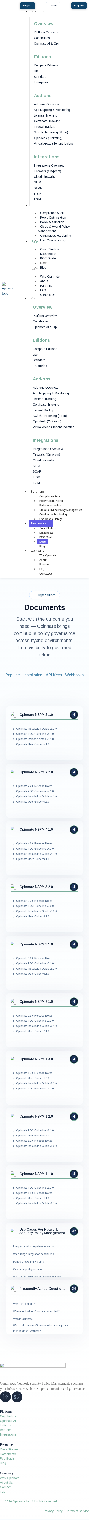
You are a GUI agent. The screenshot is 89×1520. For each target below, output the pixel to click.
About (42, 560)
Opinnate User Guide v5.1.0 (32, 744)
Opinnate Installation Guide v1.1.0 (36, 1203)
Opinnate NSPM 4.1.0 (36, 829)
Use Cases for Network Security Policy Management (42, 1231)
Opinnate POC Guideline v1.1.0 (35, 1187)
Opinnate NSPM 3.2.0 (36, 887)
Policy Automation (50, 505)
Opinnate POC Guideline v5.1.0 (35, 733)
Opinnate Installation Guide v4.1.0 (36, 853)
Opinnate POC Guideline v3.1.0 (35, 963)
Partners (44, 564)
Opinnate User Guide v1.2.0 (32, 1135)
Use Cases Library (50, 519)
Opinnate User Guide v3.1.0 (32, 973)
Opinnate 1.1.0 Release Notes (34, 1193)
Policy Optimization (51, 500)
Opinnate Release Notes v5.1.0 (35, 739)
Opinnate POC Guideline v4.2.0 (35, 791)
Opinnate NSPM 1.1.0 (36, 1174)
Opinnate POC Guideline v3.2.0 (35, 906)
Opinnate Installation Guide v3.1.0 (36, 968)
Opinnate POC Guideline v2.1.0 (35, 1020)
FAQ (41, 569)
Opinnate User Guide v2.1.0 (32, 1031)
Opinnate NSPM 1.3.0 (36, 1059)
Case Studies (47, 528)
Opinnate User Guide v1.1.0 (32, 1198)
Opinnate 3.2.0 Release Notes (34, 900)
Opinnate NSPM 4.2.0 (36, 772)
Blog (42, 546)
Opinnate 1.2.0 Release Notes (34, 1140)
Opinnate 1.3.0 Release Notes (34, 1073)
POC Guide (46, 537)
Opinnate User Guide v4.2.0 (32, 801)
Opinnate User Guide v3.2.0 (32, 916)
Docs (42, 541)
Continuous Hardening (53, 514)
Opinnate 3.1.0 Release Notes (34, 958)
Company (37, 550)
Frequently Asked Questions (42, 1288)
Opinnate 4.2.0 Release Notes (34, 786)
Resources (38, 523)
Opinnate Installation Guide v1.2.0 (36, 1146)
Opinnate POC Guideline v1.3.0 (35, 1088)
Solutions (38, 491)
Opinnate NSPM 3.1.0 (36, 944)
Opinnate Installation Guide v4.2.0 (36, 796)
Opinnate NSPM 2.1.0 (36, 1002)
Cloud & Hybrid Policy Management (60, 510)
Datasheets (46, 532)
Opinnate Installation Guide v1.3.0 (36, 1083)
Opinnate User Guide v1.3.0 (32, 1078)
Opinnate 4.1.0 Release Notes (34, 843)
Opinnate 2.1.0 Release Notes (34, 1015)
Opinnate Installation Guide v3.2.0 (36, 911)
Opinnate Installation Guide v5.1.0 (36, 728)
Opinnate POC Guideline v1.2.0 (35, 1130)
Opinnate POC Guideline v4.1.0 (35, 848)
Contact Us (46, 573)
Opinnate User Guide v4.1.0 (32, 859)
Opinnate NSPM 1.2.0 (36, 1116)
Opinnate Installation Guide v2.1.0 (36, 1026)
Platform (37, 298)
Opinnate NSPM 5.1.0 (36, 715)
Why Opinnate (47, 555)
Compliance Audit (49, 496)
